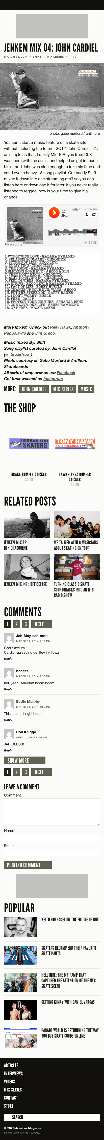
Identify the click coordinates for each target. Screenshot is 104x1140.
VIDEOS (9, 1082)
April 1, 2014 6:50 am (31, 737)
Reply (8, 658)
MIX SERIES (55, 56)
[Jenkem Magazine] (52, 5)
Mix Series (63, 389)
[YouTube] (95, 1106)
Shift (37, 56)
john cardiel (34, 389)
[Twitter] (75, 1106)
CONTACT (11, 1098)
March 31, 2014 (16, 56)
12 (72, 56)
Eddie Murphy (28, 701)
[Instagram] (84, 1106)
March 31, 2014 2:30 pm (33, 676)
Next (39, 624)
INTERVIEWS (13, 1073)
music (86, 389)
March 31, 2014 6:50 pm (33, 706)
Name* (9, 830)
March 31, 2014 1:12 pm (33, 641)
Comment (12, 795)
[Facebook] (68, 1106)
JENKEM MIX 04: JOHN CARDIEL (51, 48)
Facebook (66, 372)
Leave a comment (21, 787)
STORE (9, 1106)
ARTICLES (11, 1065)
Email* (9, 845)
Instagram (53, 378)
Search (7, 1117)
